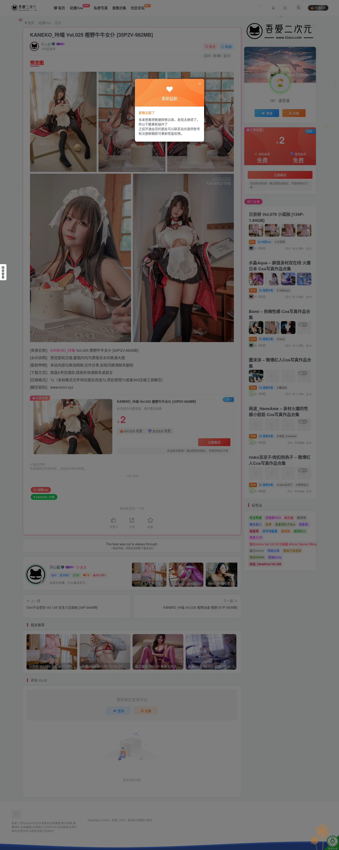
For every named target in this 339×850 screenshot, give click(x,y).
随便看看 (3, 272)
